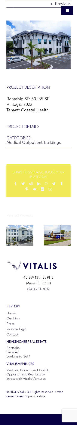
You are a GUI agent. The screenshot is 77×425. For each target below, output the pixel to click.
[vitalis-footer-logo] (31, 262)
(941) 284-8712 (38, 289)
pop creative (36, 396)
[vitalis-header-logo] (21, 6)
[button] (9, 235)
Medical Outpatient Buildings (33, 142)
